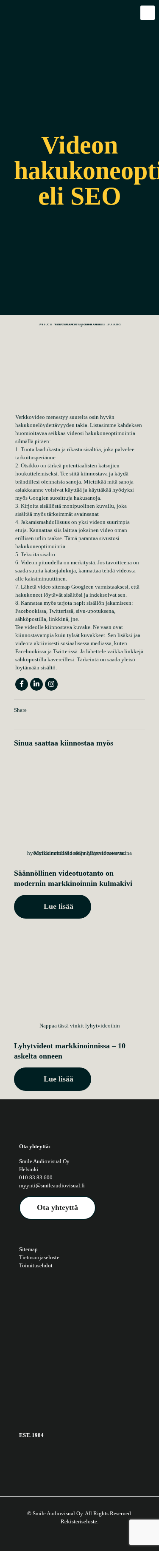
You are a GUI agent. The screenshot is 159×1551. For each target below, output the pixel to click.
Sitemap (28, 1249)
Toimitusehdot (36, 1265)
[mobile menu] (147, 13)
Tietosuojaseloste (39, 1257)
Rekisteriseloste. (79, 1521)
